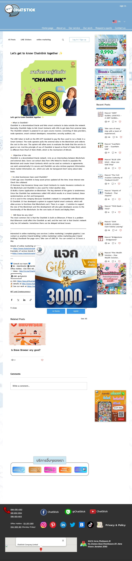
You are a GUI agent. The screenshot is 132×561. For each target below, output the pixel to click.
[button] (56, 311)
